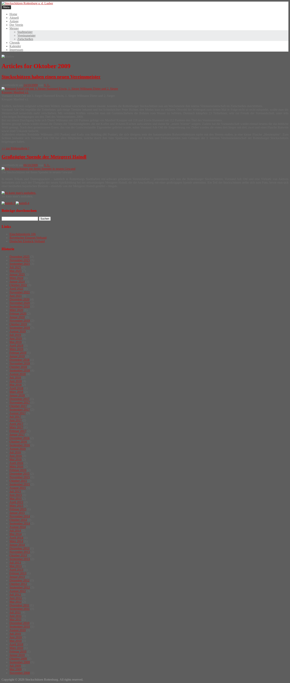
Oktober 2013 (18, 555)
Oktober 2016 (18, 441)
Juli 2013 (15, 562)
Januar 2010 (17, 655)
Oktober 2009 (18, 658)
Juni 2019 (15, 338)
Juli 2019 (15, 335)
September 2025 (19, 263)
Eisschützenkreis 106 (22, 234)
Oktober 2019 (18, 324)
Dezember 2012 (19, 580)
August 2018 (17, 374)
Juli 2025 (15, 267)
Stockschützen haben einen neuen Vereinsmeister (51, 76)
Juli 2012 (15, 594)
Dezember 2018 (19, 359)
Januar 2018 (17, 395)
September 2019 (19, 327)
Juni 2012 (15, 598)
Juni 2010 (15, 637)
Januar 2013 (17, 576)
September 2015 (19, 484)
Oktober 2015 (18, 480)
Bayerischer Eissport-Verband (28, 237)
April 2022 (16, 288)
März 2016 (16, 466)
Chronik (14, 42)
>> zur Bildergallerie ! (15, 148)
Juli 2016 (15, 452)
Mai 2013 (15, 566)
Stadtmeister (25, 32)
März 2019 (16, 349)
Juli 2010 (15, 633)
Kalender (15, 46)
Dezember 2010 (19, 623)
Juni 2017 (15, 420)
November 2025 (19, 260)
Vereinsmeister (26, 35)
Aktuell (14, 17)
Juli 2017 (15, 416)
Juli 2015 (15, 491)
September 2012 (19, 587)
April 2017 (16, 423)
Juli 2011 (15, 612)
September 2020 (19, 306)
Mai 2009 (15, 669)
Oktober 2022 (18, 285)
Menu (6, 7)
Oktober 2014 (18, 520)
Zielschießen (25, 39)
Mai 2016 (15, 459)
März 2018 (16, 391)
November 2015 (19, 477)
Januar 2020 (17, 317)
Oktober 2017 (18, 406)
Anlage (14, 21)
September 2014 (19, 523)
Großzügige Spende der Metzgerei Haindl (44, 156)
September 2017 (19, 409)
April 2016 (16, 463)
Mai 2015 (15, 498)
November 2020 (19, 303)
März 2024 (16, 278)
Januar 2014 (17, 544)
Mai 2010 (15, 640)
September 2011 (19, 608)
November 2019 (19, 320)
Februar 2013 (17, 573)
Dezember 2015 (19, 473)
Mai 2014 (15, 534)
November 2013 (19, 552)
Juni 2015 (15, 495)
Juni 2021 (15, 295)
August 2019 (17, 331)
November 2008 (19, 673)
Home (13, 14)
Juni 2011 (15, 616)
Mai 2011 (15, 619)
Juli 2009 (15, 665)
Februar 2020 (17, 313)
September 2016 (19, 445)
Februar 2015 (17, 509)
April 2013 (16, 569)
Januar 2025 (17, 274)
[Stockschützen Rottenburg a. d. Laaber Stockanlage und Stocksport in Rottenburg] (27, 3)
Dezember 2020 (19, 299)
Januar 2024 (17, 281)
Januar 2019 (17, 356)
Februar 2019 (17, 352)
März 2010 (16, 648)
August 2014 (17, 527)
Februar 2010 (17, 651)
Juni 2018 (15, 381)
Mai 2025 (15, 271)
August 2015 (17, 488)
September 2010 (19, 626)
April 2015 (16, 502)
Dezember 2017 (19, 399)
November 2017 (19, 402)
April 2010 (16, 644)
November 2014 (19, 516)
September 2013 (19, 559)
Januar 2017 (17, 434)
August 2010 (17, 630)
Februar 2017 (17, 431)
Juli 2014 (15, 530)
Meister (14, 28)
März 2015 (16, 505)
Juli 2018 (15, 377)
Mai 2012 (15, 601)
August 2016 (17, 448)
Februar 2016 (17, 470)
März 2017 (16, 427)
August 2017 (17, 413)
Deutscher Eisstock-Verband (27, 241)
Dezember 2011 (19, 605)
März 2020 (16, 310)
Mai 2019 (15, 342)
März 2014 (16, 541)
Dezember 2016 (19, 438)
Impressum (16, 49)
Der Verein (16, 24)
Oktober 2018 (18, 367)
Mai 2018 (15, 384)
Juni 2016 (15, 456)
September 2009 (19, 662)
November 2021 (19, 292)
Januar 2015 (17, 512)
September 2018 (19, 370)
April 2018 (16, 388)
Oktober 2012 (18, 584)
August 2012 (17, 591)
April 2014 (16, 537)
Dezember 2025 (19, 256)
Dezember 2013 (19, 548)
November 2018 (19, 363)
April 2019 (16, 345)
